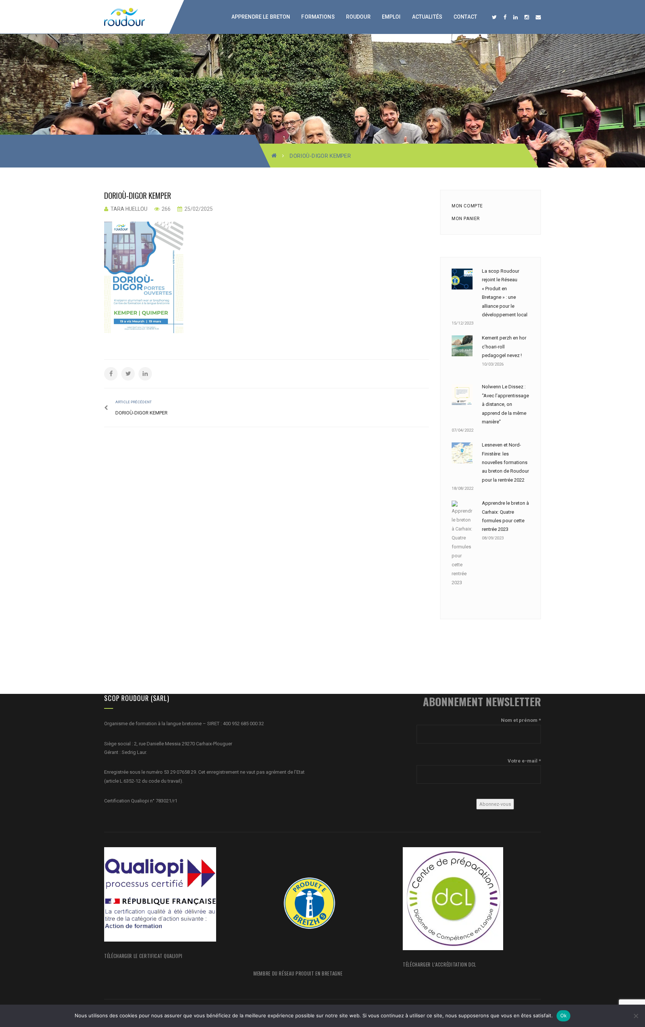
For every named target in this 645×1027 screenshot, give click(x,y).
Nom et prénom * (521, 720)
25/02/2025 (198, 209)
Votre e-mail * (524, 761)
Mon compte (467, 206)
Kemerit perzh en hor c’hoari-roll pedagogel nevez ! (504, 346)
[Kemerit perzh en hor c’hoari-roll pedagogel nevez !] (462, 345)
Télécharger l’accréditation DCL (439, 964)
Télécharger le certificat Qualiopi (143, 955)
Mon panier (466, 218)
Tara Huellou (128, 209)
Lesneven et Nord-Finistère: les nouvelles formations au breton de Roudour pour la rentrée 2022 (505, 462)
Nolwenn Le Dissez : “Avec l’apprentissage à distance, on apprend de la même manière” (505, 404)
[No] (635, 1016)
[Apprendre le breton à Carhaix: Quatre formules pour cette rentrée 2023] (462, 544)
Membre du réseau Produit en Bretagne (297, 973)
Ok (563, 1015)
